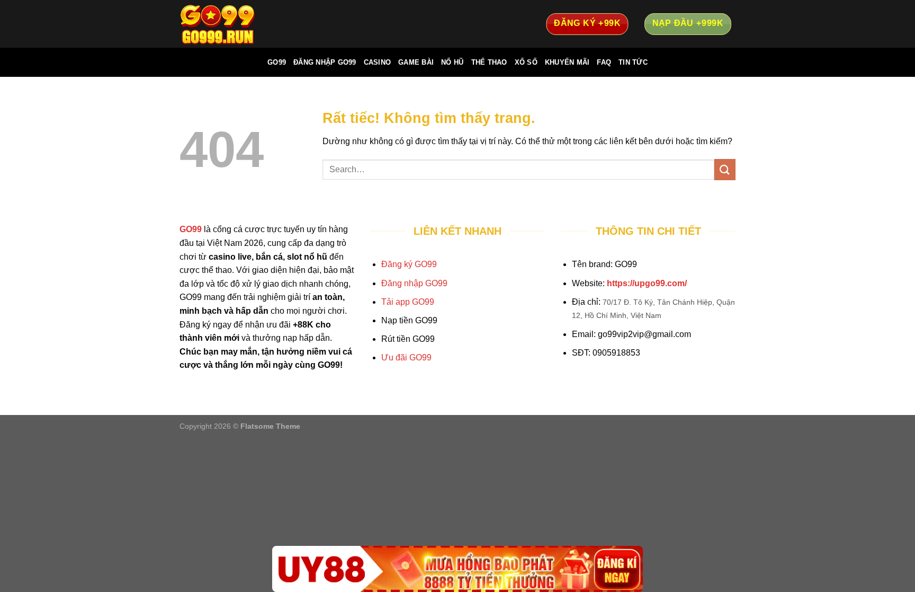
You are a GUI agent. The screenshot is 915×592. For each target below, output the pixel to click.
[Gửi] (724, 169)
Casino (377, 62)
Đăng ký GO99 (409, 264)
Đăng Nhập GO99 (324, 62)
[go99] (232, 24)
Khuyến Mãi (567, 62)
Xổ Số (526, 62)
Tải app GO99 (407, 301)
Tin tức (633, 62)
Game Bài (416, 62)
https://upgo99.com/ (647, 283)
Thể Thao (489, 62)
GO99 (276, 62)
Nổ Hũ (452, 62)
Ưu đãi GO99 (406, 357)
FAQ (604, 62)
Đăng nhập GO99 (414, 283)
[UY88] (457, 569)
